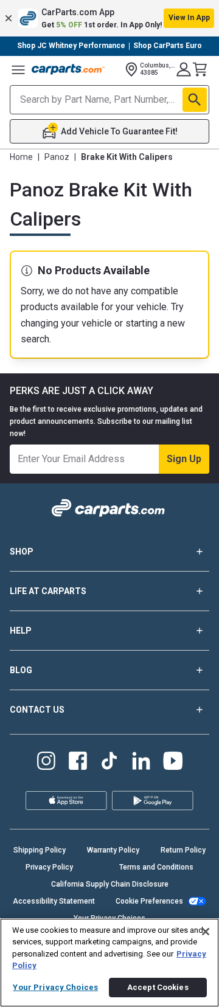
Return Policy (183, 850)
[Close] (205, 931)
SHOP (21, 551)
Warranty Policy (113, 850)
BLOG (21, 670)
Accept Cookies (158, 987)
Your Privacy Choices (55, 987)
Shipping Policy (39, 850)
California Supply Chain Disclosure (110, 884)
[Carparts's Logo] (68, 69)
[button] (109, 18)
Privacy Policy (49, 867)
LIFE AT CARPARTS (48, 591)
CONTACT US (37, 710)
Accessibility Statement (54, 901)
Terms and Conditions (156, 867)
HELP (21, 630)
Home (21, 157)
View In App (189, 17)
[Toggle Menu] (18, 69)
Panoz (56, 157)
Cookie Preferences (149, 901)
